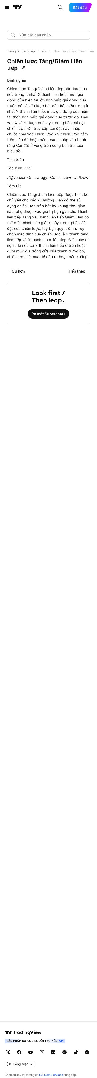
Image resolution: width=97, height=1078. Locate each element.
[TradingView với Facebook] (19, 1052)
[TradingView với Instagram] (42, 1052)
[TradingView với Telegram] (64, 1052)
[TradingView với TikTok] (76, 1052)
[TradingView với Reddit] (87, 1052)
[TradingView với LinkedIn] (53, 1052)
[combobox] (48, 35)
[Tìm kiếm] (60, 7)
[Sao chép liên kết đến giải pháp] (23, 68)
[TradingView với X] (8, 1052)
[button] (21, 51)
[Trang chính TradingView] (17, 7)
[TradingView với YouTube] (30, 1052)
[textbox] (50, 35)
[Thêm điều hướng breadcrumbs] (44, 51)
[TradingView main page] (23, 1032)
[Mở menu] (7, 7)
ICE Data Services (51, 1075)
